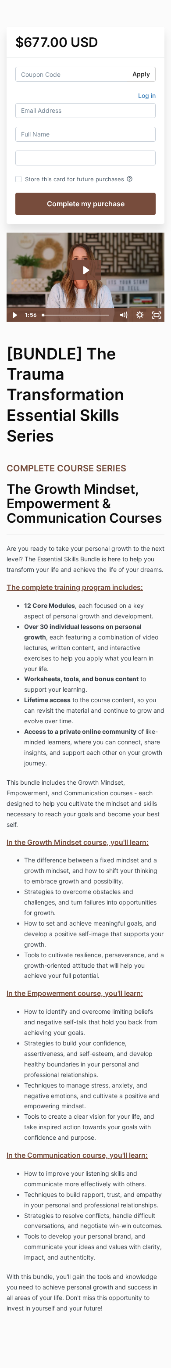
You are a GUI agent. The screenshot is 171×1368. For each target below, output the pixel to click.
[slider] (76, 315)
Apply (141, 74)
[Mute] (123, 315)
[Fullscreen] (156, 315)
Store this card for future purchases (79, 179)
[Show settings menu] (140, 315)
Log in (147, 95)
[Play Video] (14, 315)
